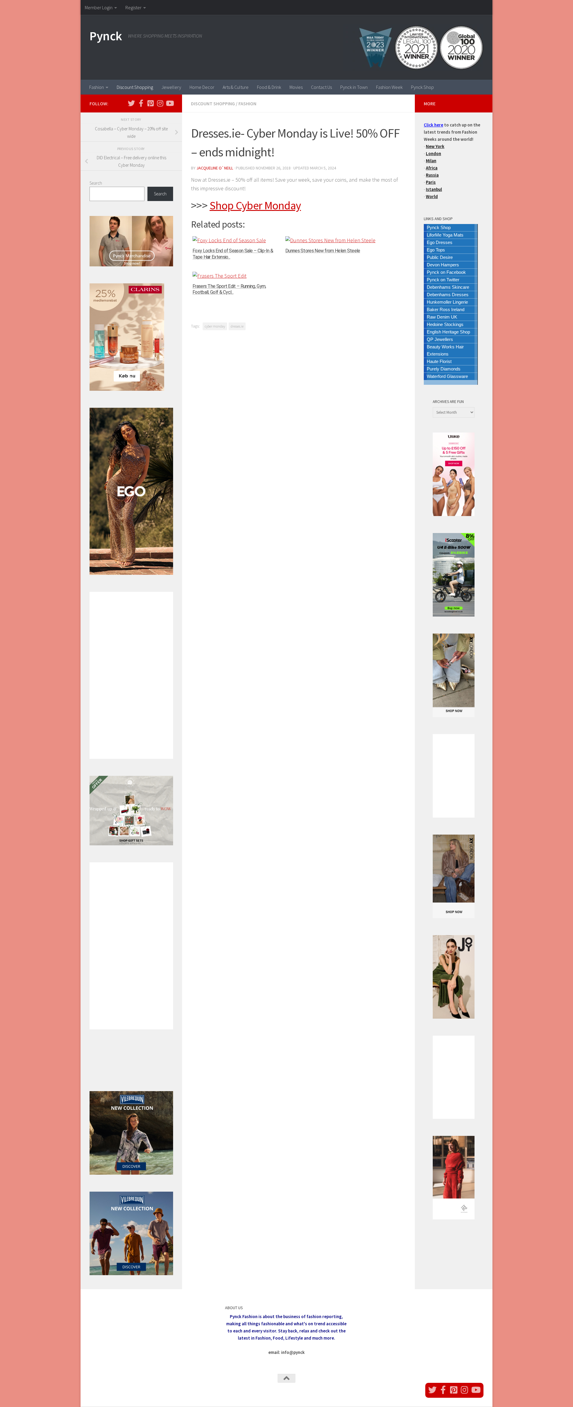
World (432, 196)
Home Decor (202, 87)
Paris (431, 182)
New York (435, 146)
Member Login (99, 7)
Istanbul (434, 189)
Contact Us (321, 87)
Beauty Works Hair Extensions (445, 350)
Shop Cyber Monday (255, 205)
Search (96, 183)
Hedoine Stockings (445, 324)
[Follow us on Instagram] (160, 103)
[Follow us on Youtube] (169, 103)
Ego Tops (436, 249)
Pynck (106, 36)
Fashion (96, 87)
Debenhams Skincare (448, 287)
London (433, 153)
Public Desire (440, 257)
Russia (432, 175)
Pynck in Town (354, 87)
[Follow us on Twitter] (131, 103)
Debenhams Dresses (448, 294)
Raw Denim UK (442, 316)
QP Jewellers (440, 339)
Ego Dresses (439, 242)
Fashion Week (389, 87)
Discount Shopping (135, 87)
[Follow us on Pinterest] (150, 103)
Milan (431, 160)
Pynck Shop (422, 87)
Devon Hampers (443, 264)
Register (133, 7)
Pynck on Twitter (443, 279)
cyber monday (215, 326)
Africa (432, 168)
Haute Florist (439, 361)
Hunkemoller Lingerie (447, 302)
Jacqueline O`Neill (214, 168)
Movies (296, 87)
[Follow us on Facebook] (140, 103)
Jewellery (171, 87)
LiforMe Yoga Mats (445, 234)
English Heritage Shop (448, 331)
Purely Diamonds (443, 368)
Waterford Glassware (447, 376)
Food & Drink (269, 87)
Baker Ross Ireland (445, 309)
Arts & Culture (236, 87)
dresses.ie (237, 326)
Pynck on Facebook (446, 272)
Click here (433, 125)
